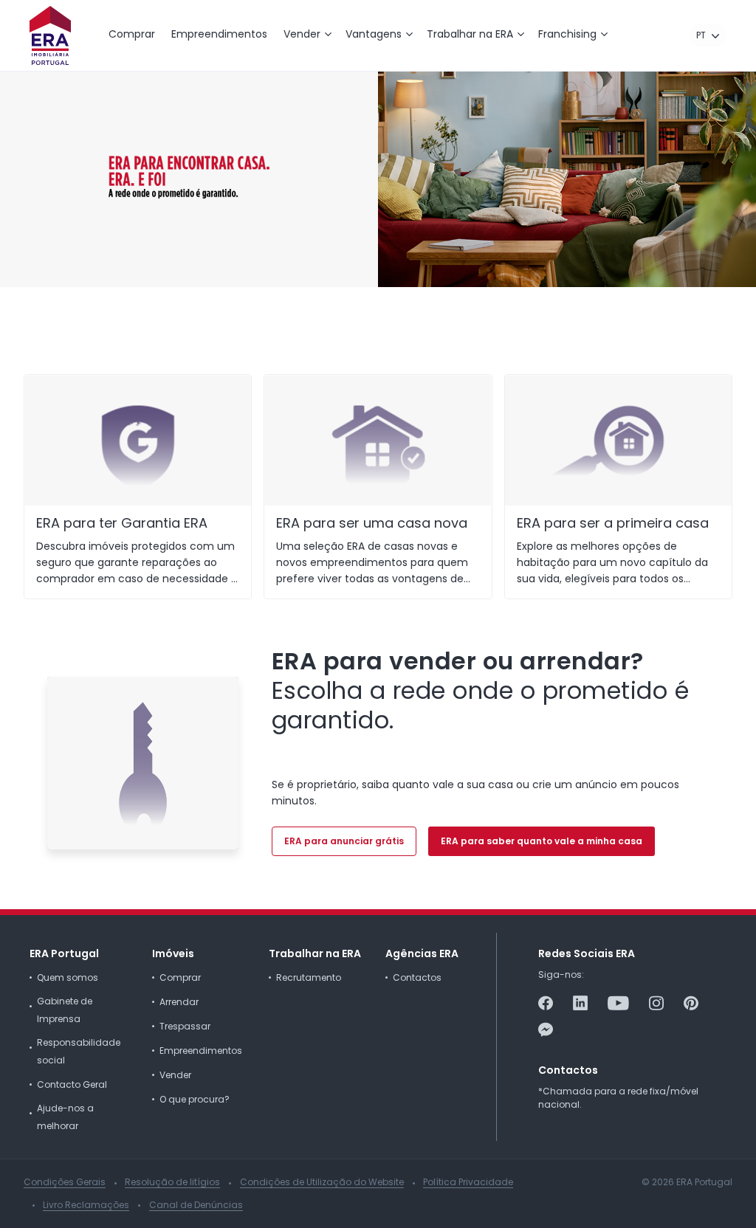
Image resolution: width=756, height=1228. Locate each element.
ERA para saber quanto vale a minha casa (541, 841)
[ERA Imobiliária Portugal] (50, 35)
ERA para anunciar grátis (344, 841)
